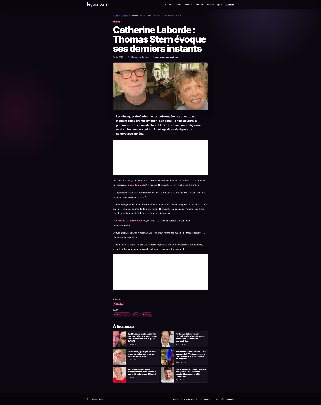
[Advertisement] (160, 157)
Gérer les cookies (227, 399)
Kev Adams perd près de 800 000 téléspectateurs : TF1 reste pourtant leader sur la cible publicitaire (191, 373)
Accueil (168, 4)
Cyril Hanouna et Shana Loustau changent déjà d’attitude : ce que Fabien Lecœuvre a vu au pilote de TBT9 (142, 337)
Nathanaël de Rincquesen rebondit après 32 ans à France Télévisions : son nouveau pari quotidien (190, 337)
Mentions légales (203, 399)
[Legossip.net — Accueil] (98, 4)
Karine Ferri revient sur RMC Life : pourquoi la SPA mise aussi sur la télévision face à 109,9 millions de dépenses (191, 355)
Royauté (210, 4)
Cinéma (178, 4)
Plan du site (189, 399)
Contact (215, 399)
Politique (199, 4)
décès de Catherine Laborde (131, 220)
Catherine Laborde (121, 315)
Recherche (177, 399)
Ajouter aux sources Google (167, 57)
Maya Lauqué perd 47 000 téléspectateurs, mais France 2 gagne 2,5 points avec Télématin (142, 371)
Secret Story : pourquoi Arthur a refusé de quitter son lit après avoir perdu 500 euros (142, 354)
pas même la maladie (135, 185)
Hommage (147, 315)
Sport (219, 4)
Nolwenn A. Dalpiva (139, 57)
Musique (188, 4)
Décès (136, 315)
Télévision (229, 4)
